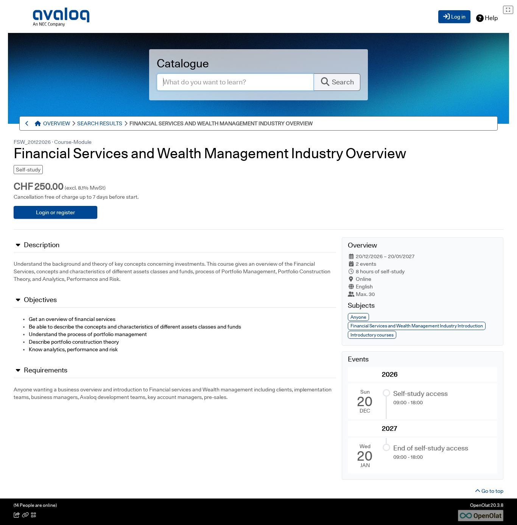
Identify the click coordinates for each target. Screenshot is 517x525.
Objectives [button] (39, 300)
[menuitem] (56, 123)
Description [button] (40, 245)
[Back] (28, 123)
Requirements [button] (44, 370)
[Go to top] (39, 123)
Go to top (491, 491)
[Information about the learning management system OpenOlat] (480, 515)
